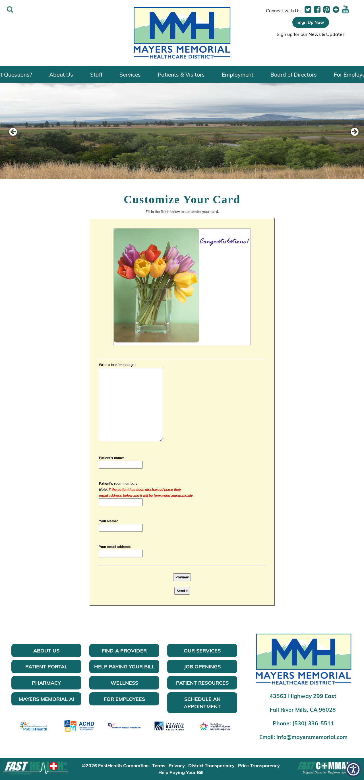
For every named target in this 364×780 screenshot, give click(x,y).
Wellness (124, 682)
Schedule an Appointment (202, 702)
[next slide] (351, 132)
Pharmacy (46, 682)
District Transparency (211, 765)
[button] (308, 10)
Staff (96, 74)
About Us (61, 74)
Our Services (202, 650)
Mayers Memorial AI (46, 698)
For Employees (124, 698)
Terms (158, 765)
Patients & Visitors (181, 74)
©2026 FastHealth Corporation (115, 765)
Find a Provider (124, 650)
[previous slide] (13, 132)
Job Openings (202, 666)
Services (130, 74)
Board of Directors (293, 74)
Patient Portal (46, 666)
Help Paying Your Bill (124, 666)
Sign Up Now (310, 22)
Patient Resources (202, 682)
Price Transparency (259, 765)
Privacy (177, 765)
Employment (237, 74)
